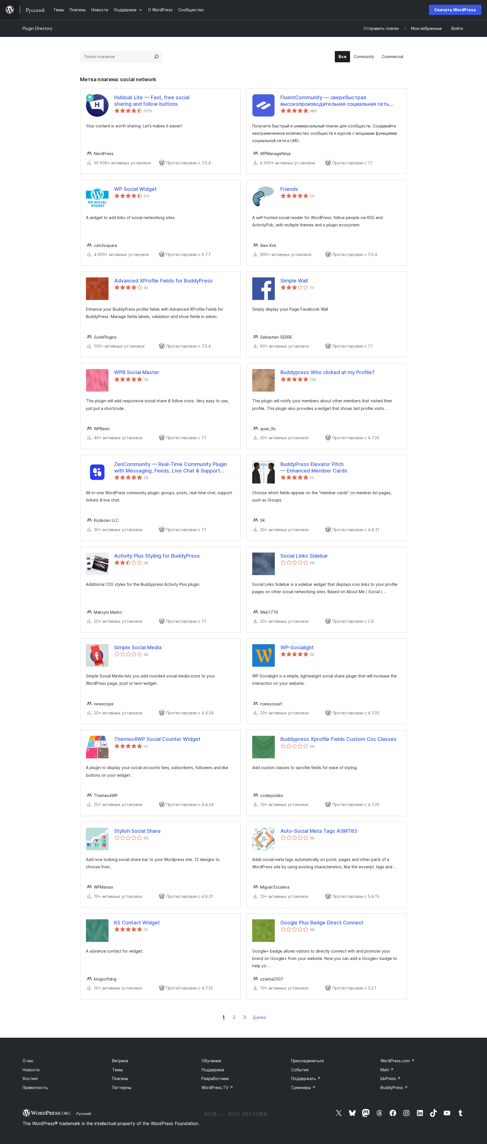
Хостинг (30, 1078)
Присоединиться (307, 1060)
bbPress (390, 1078)
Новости (31, 1069)
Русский (83, 1113)
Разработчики (215, 1078)
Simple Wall (294, 281)
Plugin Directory (37, 28)
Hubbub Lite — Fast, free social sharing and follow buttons (151, 100)
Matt (387, 1069)
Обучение (211, 1060)
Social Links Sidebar (304, 556)
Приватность (35, 1087)
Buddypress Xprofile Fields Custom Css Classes (338, 739)
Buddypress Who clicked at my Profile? (327, 372)
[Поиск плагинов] (156, 56)
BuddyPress (394, 1087)
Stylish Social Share (137, 831)
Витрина (120, 1060)
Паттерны (121, 1087)
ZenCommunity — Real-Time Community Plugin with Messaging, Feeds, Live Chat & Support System (170, 467)
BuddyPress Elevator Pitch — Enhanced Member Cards (313, 467)
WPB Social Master (136, 372)
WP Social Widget (135, 189)
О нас (28, 1060)
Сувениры (303, 1087)
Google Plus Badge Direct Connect (321, 923)
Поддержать (306, 1078)
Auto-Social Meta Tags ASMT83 (318, 831)
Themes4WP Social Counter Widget (157, 739)
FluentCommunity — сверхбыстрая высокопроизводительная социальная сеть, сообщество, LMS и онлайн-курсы (335, 100)
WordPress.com (397, 1060)
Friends (289, 189)
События (300, 1069)
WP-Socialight (297, 647)
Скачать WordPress (455, 9)
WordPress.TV (217, 1087)
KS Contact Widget (137, 923)
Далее (259, 1017)
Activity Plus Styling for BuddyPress (157, 556)
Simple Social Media (137, 647)
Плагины (120, 1078)
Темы (117, 1069)
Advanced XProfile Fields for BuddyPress (163, 281)
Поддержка (213, 1069)
